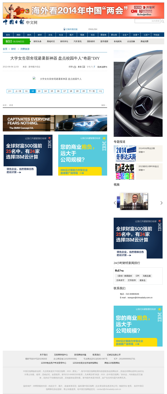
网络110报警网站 (112, 363)
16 (58, 91)
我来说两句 (102, 67)
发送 (80, 67)
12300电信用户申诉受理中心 (53, 363)
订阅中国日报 (71, 29)
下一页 (92, 91)
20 (84, 91)
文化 (50, 35)
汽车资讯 (78, 41)
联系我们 (96, 355)
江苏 (146, 35)
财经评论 (64, 41)
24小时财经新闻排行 (127, 263)
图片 (72, 35)
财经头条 (37, 41)
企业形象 (131, 41)
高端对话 (51, 41)
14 (45, 91)
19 (77, 91)
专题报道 (119, 141)
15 (52, 91)
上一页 (18, 91)
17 (64, 91)
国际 (19, 35)
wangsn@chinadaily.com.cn (140, 297)
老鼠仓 (142, 280)
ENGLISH (93, 29)
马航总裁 (147, 276)
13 (39, 91)
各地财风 (118, 41)
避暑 (11, 105)
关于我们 (44, 355)
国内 (29, 35)
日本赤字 (120, 280)
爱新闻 (103, 35)
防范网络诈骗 (80, 355)
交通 (135, 35)
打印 (71, 67)
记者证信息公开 (114, 355)
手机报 (156, 35)
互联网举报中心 (61, 355)
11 (26, 91)
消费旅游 (25, 49)
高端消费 (144, 41)
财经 (40, 35)
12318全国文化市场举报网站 (85, 363)
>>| (100, 91)
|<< (9, 91)
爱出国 (114, 35)
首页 (8, 35)
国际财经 (91, 41)
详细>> (142, 152)
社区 (93, 35)
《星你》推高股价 (124, 276)
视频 (82, 35)
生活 (61, 35)
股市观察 (104, 41)
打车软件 (132, 280)
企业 (125, 35)
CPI (137, 276)
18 (71, 91)
